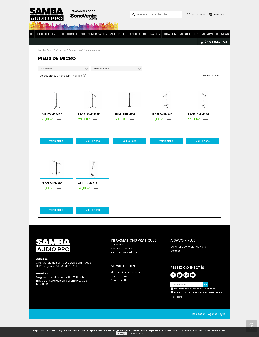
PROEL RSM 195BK (89, 114)
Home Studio (76, 34)
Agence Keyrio (217, 314)
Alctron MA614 (87, 183)
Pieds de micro (46, 68)
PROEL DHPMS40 (161, 114)
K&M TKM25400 (51, 114)
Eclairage (43, 34)
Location (169, 34)
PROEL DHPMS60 (52, 183)
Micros (115, 34)
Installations (188, 34)
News (225, 34)
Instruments (210, 34)
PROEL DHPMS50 (198, 114)
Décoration (151, 34)
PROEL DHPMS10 (125, 114)
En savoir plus (135, 333)
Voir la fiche (56, 141)
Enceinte (58, 34)
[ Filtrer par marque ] (101, 68)
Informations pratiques (133, 240)
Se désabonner (177, 297)
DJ (31, 34)
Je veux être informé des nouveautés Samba (194, 288)
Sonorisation (97, 34)
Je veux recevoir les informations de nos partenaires (198, 292)
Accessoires (132, 34)
